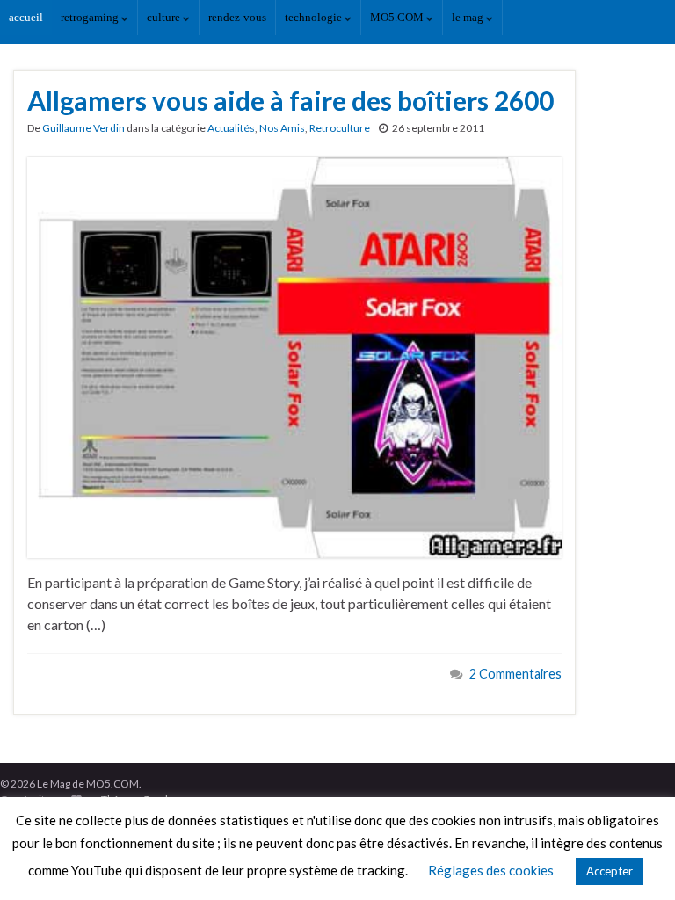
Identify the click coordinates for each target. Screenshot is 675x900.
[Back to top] (635, 860)
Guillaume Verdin (83, 127)
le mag (469, 17)
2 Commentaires (515, 673)
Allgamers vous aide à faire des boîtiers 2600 (290, 100)
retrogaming (91, 17)
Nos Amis (282, 127)
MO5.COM (398, 17)
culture (165, 17)
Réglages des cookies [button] (491, 870)
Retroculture (339, 127)
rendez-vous (237, 17)
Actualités (231, 127)
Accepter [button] (609, 871)
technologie (315, 17)
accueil (26, 17)
